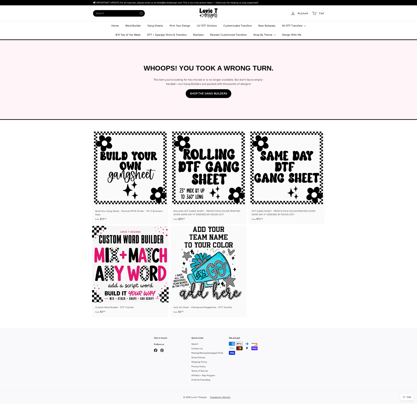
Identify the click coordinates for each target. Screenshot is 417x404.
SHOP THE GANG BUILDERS (208, 93)
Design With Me (292, 34)
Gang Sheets (155, 25)
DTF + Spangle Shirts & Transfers (167, 34)
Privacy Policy (198, 366)
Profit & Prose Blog (200, 380)
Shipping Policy (199, 362)
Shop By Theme (263, 34)
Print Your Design (180, 25)
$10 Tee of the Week (128, 34)
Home (115, 25)
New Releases (266, 25)
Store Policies (198, 357)
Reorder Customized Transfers (228, 34)
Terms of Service (199, 371)
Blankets (198, 34)
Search (194, 344)
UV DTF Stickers (207, 25)
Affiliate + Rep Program (203, 375)
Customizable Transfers (237, 25)
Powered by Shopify (220, 397)
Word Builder (133, 25)
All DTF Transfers (292, 25)
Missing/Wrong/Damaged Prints (207, 353)
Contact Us (197, 348)
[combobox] (119, 13)
